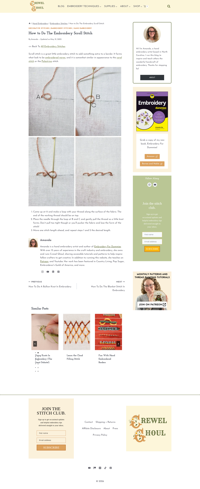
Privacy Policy (100, 435)
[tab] (38, 352)
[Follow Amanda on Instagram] (42, 271)
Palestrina (47, 61)
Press (115, 428)
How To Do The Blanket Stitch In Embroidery (108, 286)
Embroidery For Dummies (107, 246)
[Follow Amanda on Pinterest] (58, 271)
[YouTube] (89, 468)
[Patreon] (94, 468)
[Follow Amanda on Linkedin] (53, 271)
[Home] (30, 24)
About (106, 428)
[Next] (118, 344)
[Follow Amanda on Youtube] (47, 271)
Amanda (34, 39)
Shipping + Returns (105, 422)
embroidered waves (55, 58)
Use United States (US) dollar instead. (162, 484)
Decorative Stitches (39, 28)
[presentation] (44, 332)
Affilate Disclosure (91, 428)
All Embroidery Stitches (53, 46)
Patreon (44, 261)
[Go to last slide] (35, 344)
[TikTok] (105, 468)
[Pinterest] (110, 468)
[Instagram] (100, 468)
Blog (61, 6)
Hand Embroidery (83, 28)
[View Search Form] (168, 6)
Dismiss (192, 485)
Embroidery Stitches (61, 28)
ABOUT (152, 77)
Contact (89, 422)
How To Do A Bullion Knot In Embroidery (50, 284)
